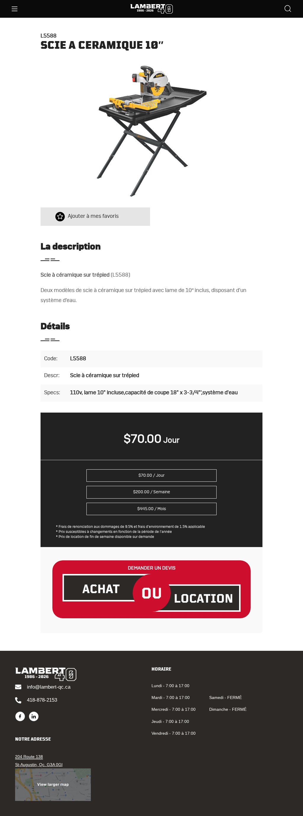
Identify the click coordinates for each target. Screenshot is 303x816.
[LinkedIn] (34, 716)
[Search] (287, 9)
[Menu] (14, 9)
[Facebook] (20, 716)
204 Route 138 (29, 756)
